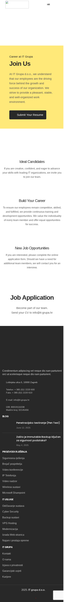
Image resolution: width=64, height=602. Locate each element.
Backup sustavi (10, 517)
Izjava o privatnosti (12, 565)
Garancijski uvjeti (11, 571)
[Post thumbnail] (8, 425)
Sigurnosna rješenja (13, 458)
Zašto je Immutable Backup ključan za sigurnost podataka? (38, 438)
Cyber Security (10, 511)
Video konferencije (12, 469)
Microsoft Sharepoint (13, 492)
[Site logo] (17, 4)
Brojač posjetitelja (12, 464)
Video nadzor (9, 481)
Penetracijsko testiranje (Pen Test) (38, 423)
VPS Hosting (9, 523)
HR (48, 4)
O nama (6, 559)
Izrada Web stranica (13, 534)
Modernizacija (10, 529)
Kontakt (6, 553)
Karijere (6, 576)
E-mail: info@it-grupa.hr (18, 400)
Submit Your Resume (30, 114)
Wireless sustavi (11, 487)
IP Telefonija (9, 475)
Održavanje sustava (13, 506)
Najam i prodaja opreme (15, 540)
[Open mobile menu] (57, 5)
